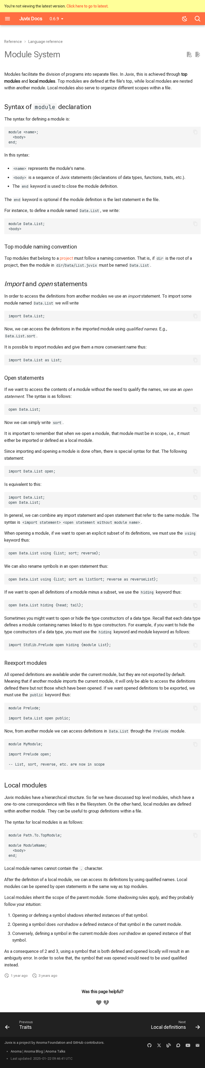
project (66, 258)
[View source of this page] (189, 54)
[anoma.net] (168, 1045)
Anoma (16, 1051)
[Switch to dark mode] (184, 18)
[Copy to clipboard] (195, 132)
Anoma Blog (33, 1051)
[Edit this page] (197, 54)
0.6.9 (54, 18)
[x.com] (159, 1045)
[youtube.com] (188, 1045)
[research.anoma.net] (178, 1045)
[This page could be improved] (106, 1002)
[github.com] (149, 1045)
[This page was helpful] (99, 1002)
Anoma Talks (55, 1051)
